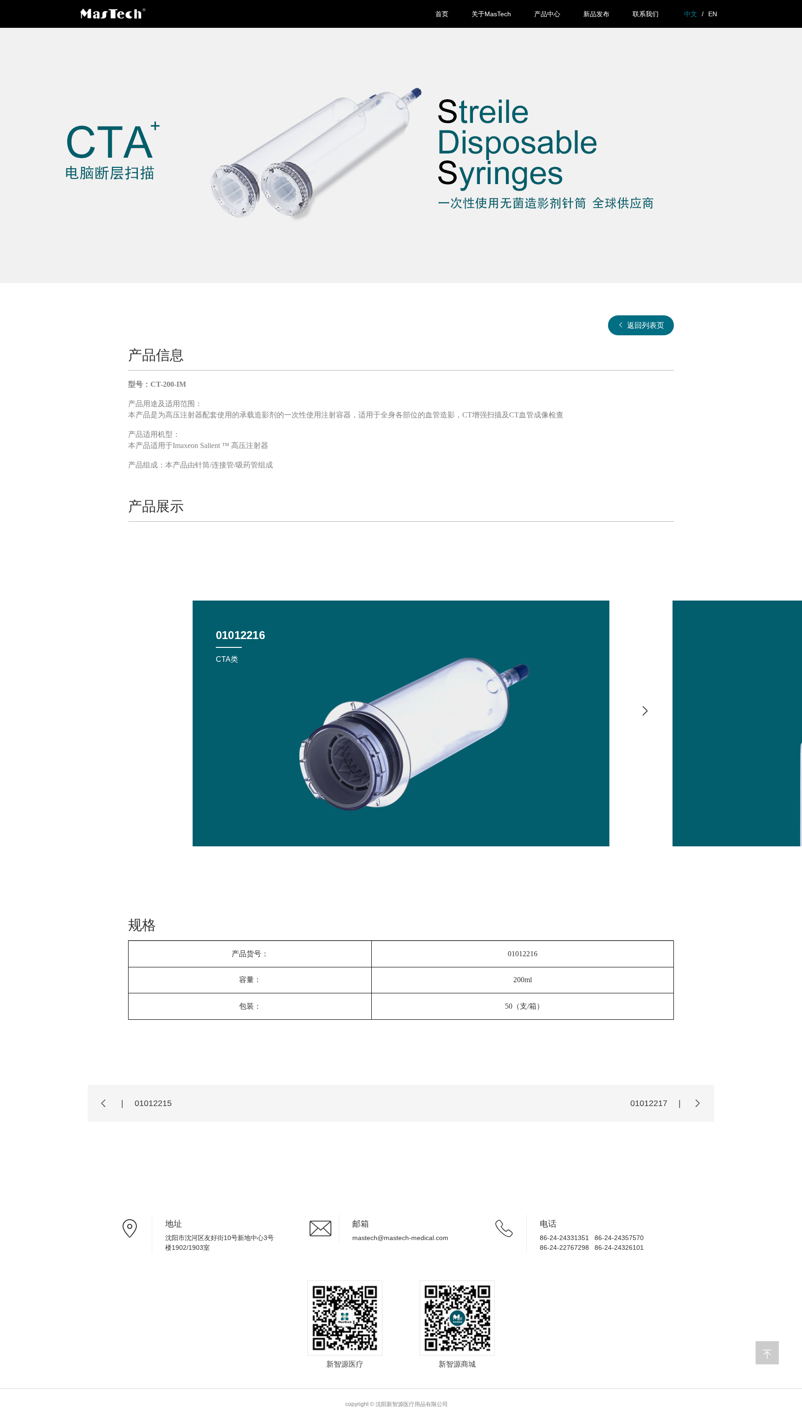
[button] (645, 711)
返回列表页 (644, 325)
